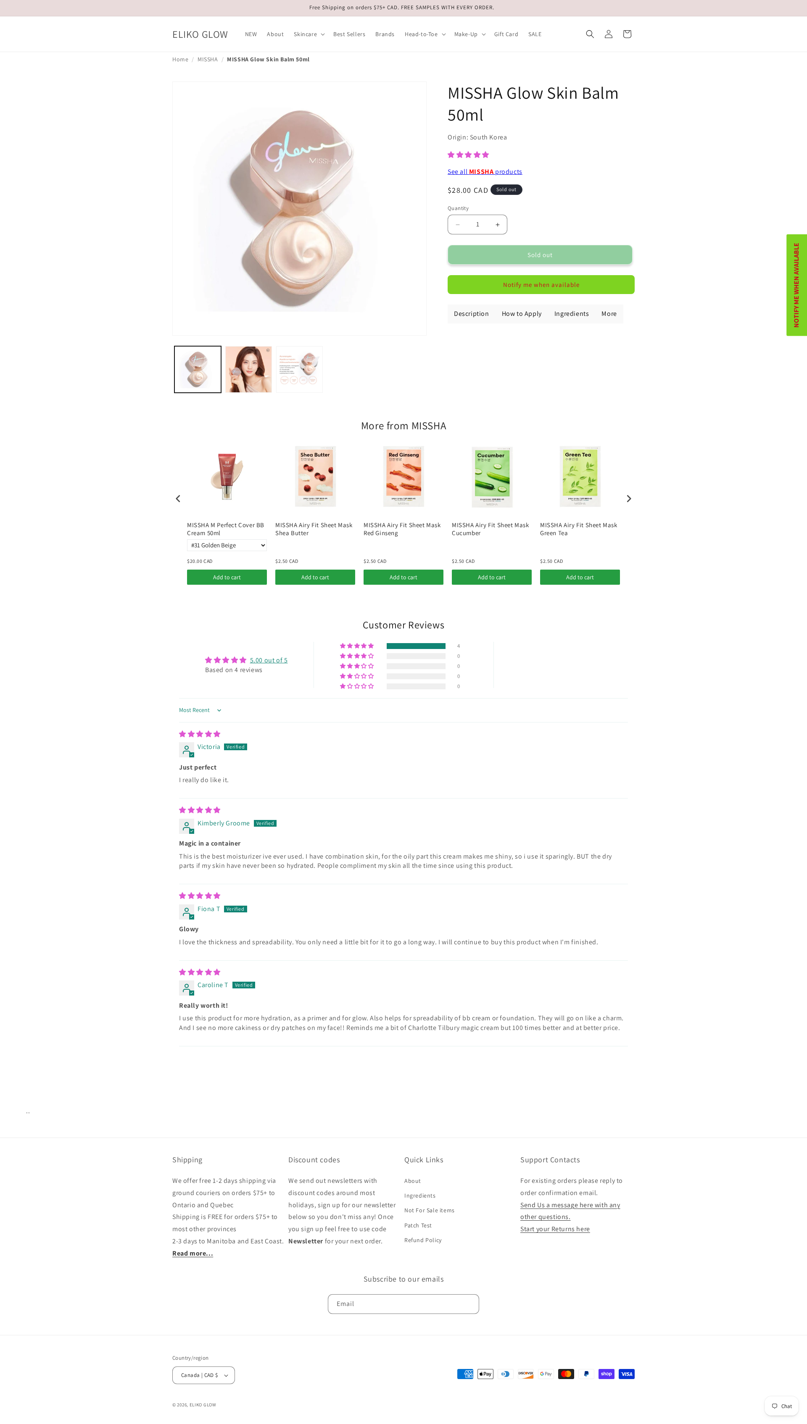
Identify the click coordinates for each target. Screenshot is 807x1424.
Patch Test (418, 1225)
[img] (200, 734)
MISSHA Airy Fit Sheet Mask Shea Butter (314, 529)
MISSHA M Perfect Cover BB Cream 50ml (225, 529)
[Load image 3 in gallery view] (299, 369)
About (412, 1181)
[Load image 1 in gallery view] (197, 369)
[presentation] (178, 498)
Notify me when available (541, 285)
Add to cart (227, 577)
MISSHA (208, 59)
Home (180, 59)
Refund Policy (423, 1240)
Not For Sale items (429, 1210)
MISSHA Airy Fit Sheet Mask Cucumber (490, 529)
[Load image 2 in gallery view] (248, 369)
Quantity (458, 208)
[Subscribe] (469, 1304)
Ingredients (420, 1195)
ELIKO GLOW (203, 1405)
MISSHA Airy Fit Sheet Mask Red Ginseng (402, 529)
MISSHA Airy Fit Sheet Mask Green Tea (578, 529)
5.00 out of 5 (269, 660)
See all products (485, 171)
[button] (308, 34)
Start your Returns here (555, 1228)
